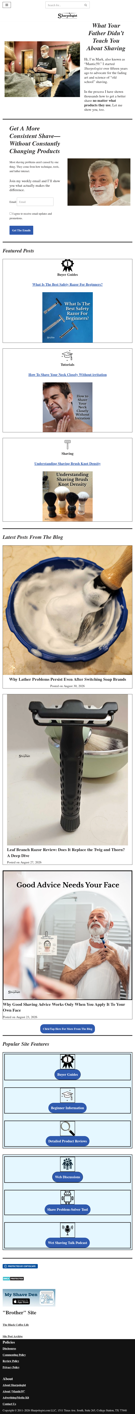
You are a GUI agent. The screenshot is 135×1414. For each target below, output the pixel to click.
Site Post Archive (13, 1336)
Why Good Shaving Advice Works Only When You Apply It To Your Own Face (64, 1007)
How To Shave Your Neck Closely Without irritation (67, 374)
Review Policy (11, 1361)
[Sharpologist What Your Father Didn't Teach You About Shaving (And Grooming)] (67, 15)
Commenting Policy (14, 1355)
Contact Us (9, 1404)
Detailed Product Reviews (67, 1141)
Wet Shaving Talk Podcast (67, 1242)
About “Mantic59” (14, 1391)
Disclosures (9, 1348)
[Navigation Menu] (7, 5)
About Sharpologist (14, 1385)
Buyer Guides (67, 1074)
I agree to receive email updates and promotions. (30, 216)
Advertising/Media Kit (16, 1397)
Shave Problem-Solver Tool (67, 1209)
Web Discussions (67, 1176)
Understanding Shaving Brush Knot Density (67, 463)
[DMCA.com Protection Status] (13, 1279)
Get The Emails (21, 230)
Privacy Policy (11, 1367)
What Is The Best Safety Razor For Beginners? (67, 284)
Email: (13, 202)
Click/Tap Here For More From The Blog (67, 1029)
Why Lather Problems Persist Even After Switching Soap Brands (67, 679)
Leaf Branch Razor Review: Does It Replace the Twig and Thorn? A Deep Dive (66, 852)
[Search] (86, 4)
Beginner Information (67, 1107)
